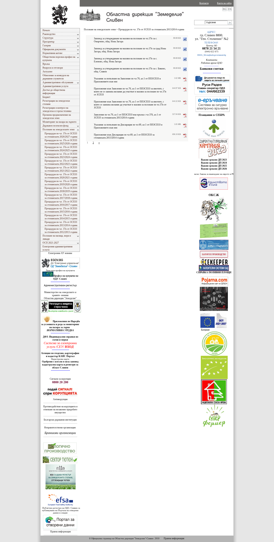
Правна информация (60, 531)
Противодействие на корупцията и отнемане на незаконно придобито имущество (60, 409)
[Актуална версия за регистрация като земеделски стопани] (214, 239)
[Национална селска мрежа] (214, 403)
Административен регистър (60, 285)
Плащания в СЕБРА (212, 114)
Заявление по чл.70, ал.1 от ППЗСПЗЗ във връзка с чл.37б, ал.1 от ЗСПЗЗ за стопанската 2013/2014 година (127, 116)
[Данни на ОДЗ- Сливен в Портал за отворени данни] (60, 529)
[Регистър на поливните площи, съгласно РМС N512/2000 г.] (214, 270)
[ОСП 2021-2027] (213, 330)
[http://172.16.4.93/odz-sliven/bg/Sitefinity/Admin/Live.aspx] (214, 137)
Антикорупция (60, 399)
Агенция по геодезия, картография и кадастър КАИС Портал (60, 355)
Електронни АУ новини (60, 253)
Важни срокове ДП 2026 (214, 168)
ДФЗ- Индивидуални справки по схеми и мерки (60, 338)
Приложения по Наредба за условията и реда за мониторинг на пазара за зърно (60, 324)
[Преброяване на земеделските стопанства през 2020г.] (214, 354)
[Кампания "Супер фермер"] (214, 427)
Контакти (204, 3)
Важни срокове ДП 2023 (214, 159)
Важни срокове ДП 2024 (214, 162)
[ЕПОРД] (213, 264)
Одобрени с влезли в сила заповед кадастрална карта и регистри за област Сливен (60, 364)
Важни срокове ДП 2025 (214, 165)
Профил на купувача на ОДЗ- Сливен (65, 277)
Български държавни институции (60, 419)
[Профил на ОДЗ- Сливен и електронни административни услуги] (60, 268)
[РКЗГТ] (61, 311)
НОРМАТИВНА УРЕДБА (60, 330)
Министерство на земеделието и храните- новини (60, 294)
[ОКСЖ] (213, 148)
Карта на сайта (224, 3)
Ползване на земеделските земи (100, 29)
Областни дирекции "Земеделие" (60, 298)
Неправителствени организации (60, 427)
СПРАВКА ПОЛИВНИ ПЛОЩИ (213, 272)
